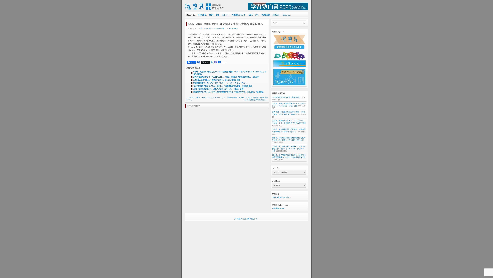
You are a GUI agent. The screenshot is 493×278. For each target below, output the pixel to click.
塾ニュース (190, 15)
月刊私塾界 (202, 15)
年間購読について (238, 15)
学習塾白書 (265, 15)
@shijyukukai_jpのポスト (281, 197)
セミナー (225, 15)
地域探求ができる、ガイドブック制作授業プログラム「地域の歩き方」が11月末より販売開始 (228, 92)
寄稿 (217, 15)
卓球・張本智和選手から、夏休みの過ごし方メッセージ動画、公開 (218, 89)
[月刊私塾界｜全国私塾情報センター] (204, 10)
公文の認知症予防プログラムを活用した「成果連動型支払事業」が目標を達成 (222, 86)
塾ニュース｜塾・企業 (216, 28)
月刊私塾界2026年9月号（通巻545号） (286, 97)
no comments (233, 28)
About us (286, 15)
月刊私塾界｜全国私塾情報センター (246, 219)
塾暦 (211, 15)
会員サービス (253, 15)
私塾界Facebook (278, 208)
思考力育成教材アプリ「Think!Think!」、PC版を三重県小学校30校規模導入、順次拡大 (226, 77)
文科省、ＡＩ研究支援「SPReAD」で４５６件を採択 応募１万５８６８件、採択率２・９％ (289, 148)
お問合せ (276, 15)
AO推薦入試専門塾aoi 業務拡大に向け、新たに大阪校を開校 (216, 80)
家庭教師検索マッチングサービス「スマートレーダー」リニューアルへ (220, 83)
